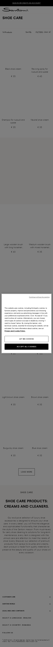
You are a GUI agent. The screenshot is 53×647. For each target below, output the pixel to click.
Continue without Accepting (39, 297)
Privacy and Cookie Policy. (15, 331)
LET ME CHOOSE (26, 339)
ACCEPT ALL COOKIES (26, 346)
